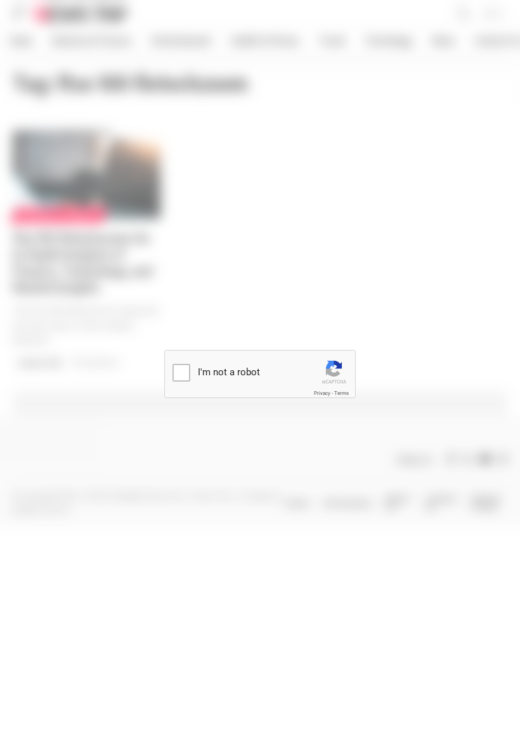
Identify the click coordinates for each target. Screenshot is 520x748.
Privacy (322, 393)
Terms (341, 393)
